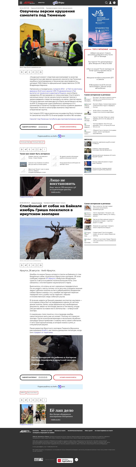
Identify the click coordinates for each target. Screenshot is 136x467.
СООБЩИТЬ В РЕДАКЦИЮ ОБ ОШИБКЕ (43, 432)
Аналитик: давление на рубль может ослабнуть (103, 142)
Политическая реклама (75, 430)
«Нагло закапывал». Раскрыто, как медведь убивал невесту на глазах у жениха (104, 214)
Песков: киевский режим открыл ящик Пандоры (102, 162)
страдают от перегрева (43, 332)
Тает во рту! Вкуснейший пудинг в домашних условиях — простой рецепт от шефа (103, 221)
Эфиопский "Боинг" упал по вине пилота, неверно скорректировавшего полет (38, 170)
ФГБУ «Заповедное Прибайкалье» (30, 260)
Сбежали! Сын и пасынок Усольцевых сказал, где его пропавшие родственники (104, 132)
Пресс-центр (88, 430)
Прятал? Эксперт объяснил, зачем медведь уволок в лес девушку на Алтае (103, 118)
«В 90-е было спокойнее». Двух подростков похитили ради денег (103, 111)
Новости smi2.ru (26, 197)
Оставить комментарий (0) (68, 127)
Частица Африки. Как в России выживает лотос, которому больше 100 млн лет (104, 125)
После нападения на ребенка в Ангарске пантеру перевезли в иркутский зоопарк (53, 358)
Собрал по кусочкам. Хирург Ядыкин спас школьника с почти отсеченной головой (104, 240)
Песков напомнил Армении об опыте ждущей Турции (103, 156)
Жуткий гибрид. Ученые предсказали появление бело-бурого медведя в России (104, 105)
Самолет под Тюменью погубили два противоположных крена (56, 119)
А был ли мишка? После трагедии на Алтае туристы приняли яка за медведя (100, 70)
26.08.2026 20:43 (25, 203)
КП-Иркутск (51, 278)
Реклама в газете (60, 430)
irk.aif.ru (45, 330)
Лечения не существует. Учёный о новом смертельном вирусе (103, 226)
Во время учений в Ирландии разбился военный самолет (69, 157)
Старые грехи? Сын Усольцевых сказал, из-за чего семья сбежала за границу (104, 234)
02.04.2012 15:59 (24, 8)
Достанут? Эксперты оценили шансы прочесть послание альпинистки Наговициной (104, 99)
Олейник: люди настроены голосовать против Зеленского (102, 149)
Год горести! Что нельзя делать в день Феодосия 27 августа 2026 (100, 62)
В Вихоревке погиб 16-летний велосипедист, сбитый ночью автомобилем (100, 86)
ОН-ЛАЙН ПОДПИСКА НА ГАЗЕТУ (104, 430)
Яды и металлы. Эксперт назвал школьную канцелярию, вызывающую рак (103, 207)
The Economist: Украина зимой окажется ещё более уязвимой (101, 169)
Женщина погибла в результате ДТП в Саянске (100, 78)
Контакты (36, 430)
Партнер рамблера (50, 459)
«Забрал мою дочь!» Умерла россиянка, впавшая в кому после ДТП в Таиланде (100, 54)
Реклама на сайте (46, 430)
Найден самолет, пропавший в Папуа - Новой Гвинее (37, 157)
